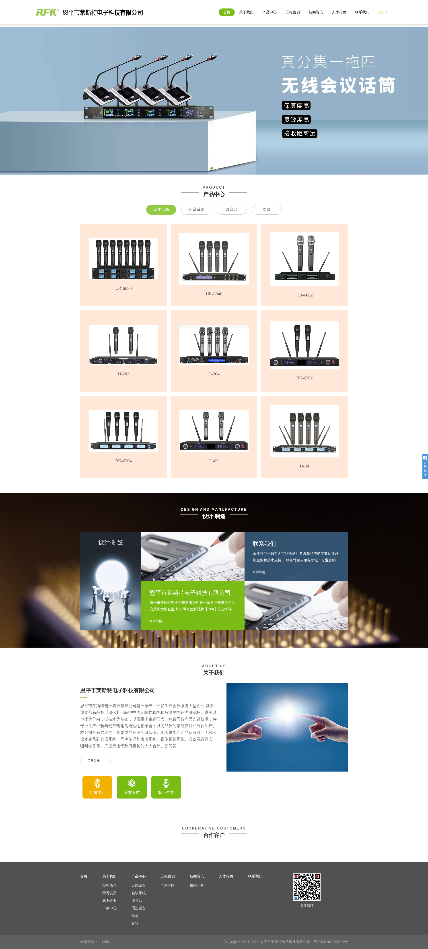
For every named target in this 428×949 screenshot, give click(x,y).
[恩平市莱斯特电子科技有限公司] (89, 12)
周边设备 (139, 908)
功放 (135, 916)
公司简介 (109, 885)
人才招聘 (339, 12)
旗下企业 (109, 900)
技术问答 (197, 885)
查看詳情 (156, 621)
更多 (267, 209)
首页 (226, 12)
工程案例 (293, 12)
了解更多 (93, 760)
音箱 (135, 923)
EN (380, 12)
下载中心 (109, 908)
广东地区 (167, 885)
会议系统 (196, 209)
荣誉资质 (109, 893)
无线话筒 (161, 209)
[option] (97, 787)
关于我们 (246, 12)
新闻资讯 (316, 12)
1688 (105, 942)
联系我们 (362, 12)
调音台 (232, 209)
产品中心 (269, 12)
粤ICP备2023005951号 (331, 942)
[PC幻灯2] (214, 101)
